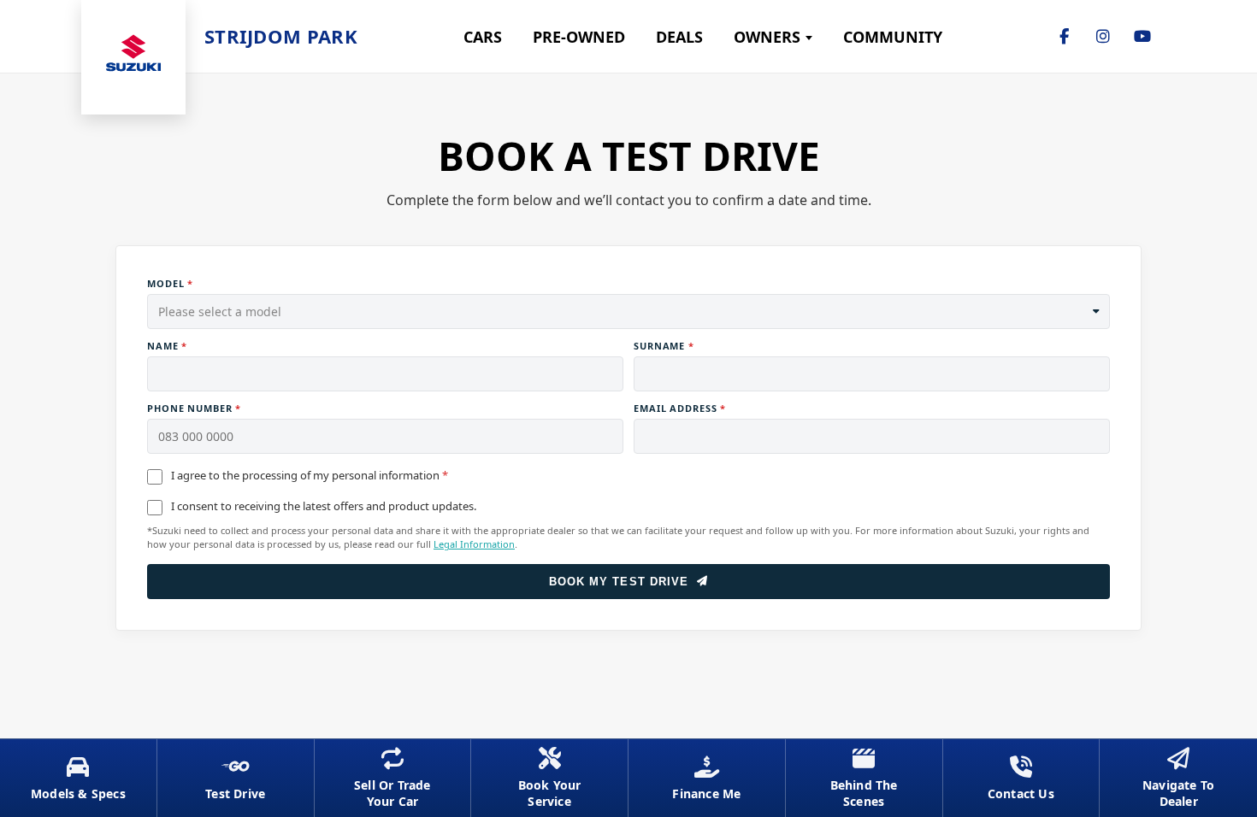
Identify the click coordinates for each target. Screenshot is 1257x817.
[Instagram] (1103, 36)
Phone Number (194, 408)
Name (167, 345)
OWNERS (767, 36)
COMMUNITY (892, 36)
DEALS (679, 36)
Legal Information (474, 544)
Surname (664, 345)
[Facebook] (1063, 36)
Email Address (680, 408)
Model (170, 283)
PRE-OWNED (579, 36)
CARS (482, 36)
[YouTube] (1142, 36)
